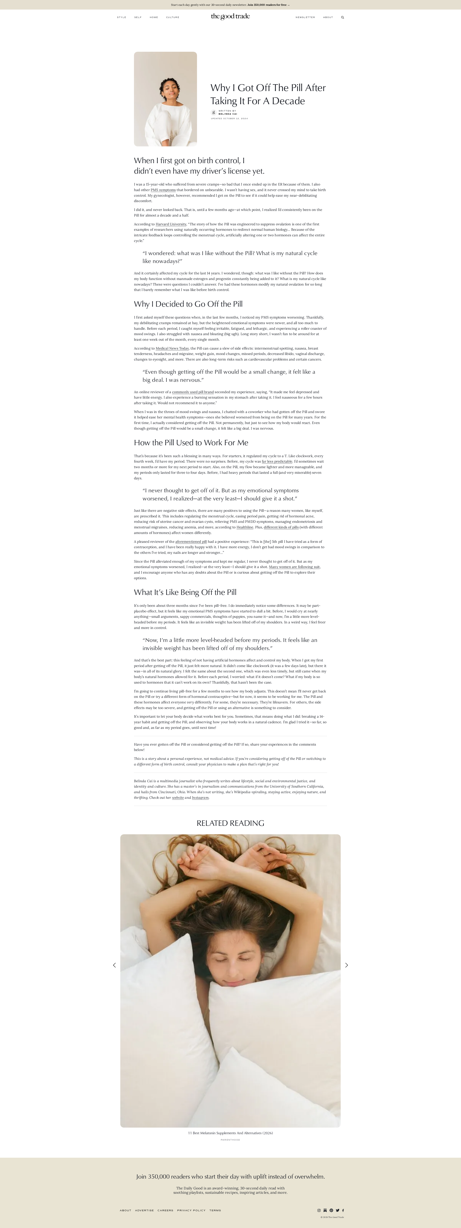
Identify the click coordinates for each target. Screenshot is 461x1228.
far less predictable (277, 461)
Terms (215, 1210)
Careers (165, 1210)
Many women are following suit (294, 567)
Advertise (144, 1210)
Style (121, 17)
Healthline (245, 527)
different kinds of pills (281, 527)
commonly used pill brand (193, 392)
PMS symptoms (163, 190)
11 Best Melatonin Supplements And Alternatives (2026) (230, 1132)
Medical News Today (172, 348)
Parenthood (230, 1140)
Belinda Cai (228, 114)
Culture (172, 17)
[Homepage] (230, 16)
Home (154, 17)
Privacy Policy (191, 1210)
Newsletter (305, 17)
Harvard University (171, 224)
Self (138, 17)
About (328, 17)
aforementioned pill (191, 541)
